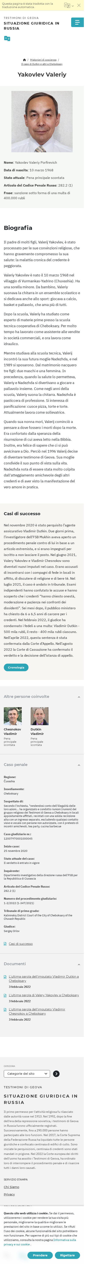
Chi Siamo (11, 1187)
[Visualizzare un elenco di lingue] (68, 5)
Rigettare (67, 1255)
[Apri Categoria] (56, 1073)
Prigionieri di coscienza (43, 59)
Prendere (40, 1255)
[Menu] (77, 22)
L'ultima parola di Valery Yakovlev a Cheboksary (44, 995)
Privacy (9, 1194)
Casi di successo (21, 944)
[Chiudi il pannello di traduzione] (79, 5)
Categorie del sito (20, 1074)
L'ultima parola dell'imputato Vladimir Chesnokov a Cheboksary (37, 1011)
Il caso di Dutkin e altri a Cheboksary (42, 64)
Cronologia (16, 667)
